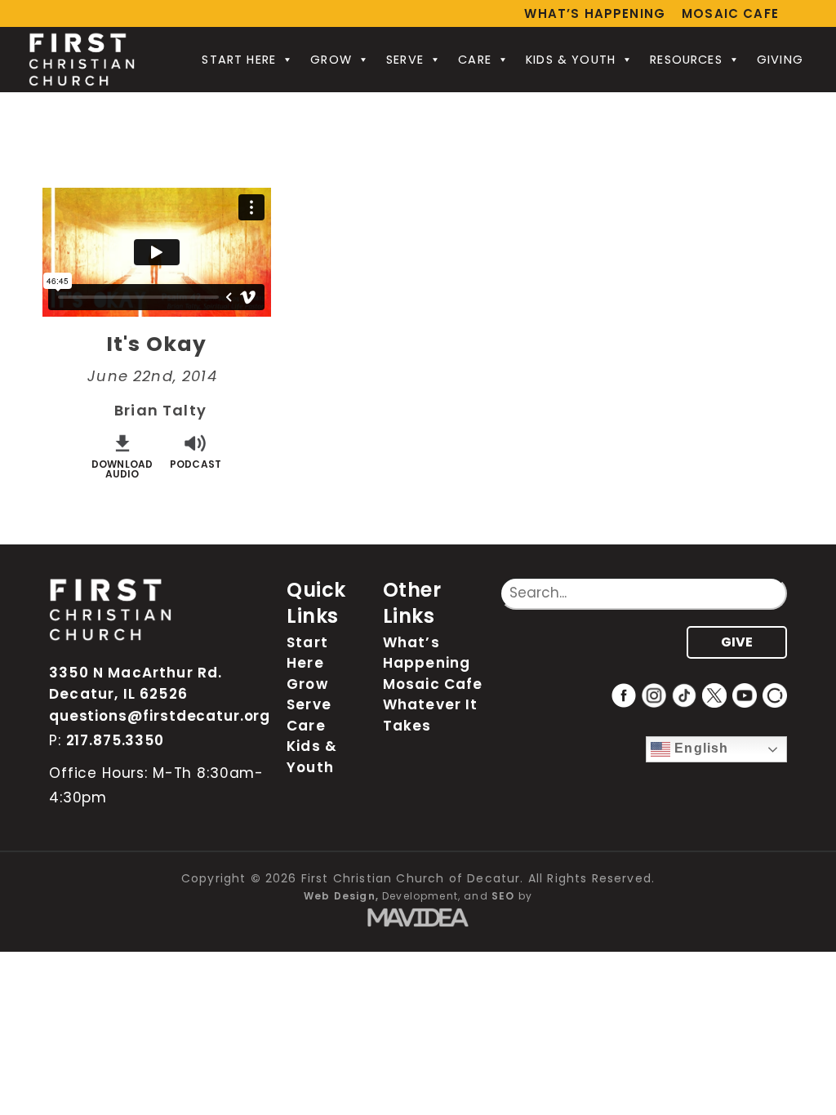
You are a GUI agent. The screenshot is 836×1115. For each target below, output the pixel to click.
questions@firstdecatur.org (159, 716)
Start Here (239, 59)
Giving (780, 59)
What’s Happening (594, 13)
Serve (405, 59)
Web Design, (341, 896)
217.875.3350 (115, 740)
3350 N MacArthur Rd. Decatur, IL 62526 (135, 683)
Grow (331, 59)
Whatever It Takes (430, 715)
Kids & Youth (571, 59)
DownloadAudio (122, 468)
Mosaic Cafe (730, 13)
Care (474, 59)
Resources (686, 59)
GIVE (737, 642)
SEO (503, 896)
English (699, 749)
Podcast (196, 463)
